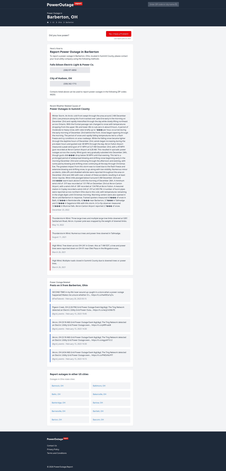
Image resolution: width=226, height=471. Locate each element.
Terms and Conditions (57, 453)
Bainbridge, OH (58, 402)
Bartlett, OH (98, 411)
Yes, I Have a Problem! (118, 34)
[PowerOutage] (57, 439)
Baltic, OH (56, 394)
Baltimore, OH (99, 385)
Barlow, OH (98, 402)
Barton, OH (57, 419)
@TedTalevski (58, 298)
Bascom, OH (98, 419)
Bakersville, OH (99, 394)
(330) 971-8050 (70, 70)
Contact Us (52, 445)
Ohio (60, 22)
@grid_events (58, 313)
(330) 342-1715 (70, 83)
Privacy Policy (53, 449)
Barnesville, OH (58, 411)
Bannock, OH (57, 385)
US (53, 22)
